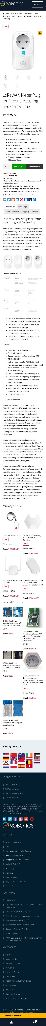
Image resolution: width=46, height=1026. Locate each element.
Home (7, 14)
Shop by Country (11, 877)
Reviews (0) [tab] (22, 207)
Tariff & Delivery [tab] (12, 212)
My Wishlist (9, 968)
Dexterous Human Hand (14, 933)
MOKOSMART (12, 176)
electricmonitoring (26, 186)
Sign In (8, 955)
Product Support (11, 886)
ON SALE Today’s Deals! (14, 864)
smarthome (25, 191)
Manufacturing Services (14, 793)
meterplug (6, 191)
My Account (11, 1022)
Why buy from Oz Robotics (15, 882)
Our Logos (9, 990)
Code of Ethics (10, 977)
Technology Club (11, 868)
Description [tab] (10, 207)
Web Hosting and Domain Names (18, 981)
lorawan (26, 189)
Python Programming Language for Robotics (22, 916)
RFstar (10, 633)
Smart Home (28, 14)
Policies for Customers (13, 972)
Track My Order (11, 959)
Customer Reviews (12, 994)
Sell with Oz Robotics (17, 860)
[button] (40, 33)
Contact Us (9, 847)
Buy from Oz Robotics (18, 851)
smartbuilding (16, 191)
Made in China (35, 189)
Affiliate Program (11, 798)
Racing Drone (10, 900)
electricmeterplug (12, 186)
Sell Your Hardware (12, 785)
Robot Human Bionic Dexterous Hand (19, 925)
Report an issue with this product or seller (19, 195)
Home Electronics (30, 181)
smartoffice (34, 191)
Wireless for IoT (12, 183)
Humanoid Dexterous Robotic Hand (18, 929)
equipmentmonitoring (10, 189)
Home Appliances (17, 181)
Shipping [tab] (25, 212)
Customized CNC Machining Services (19, 912)
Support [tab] (35, 212)
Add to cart (18, 166)
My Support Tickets (12, 963)
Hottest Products (16, 14)
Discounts (9, 873)
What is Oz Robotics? (13, 842)
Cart (29, 1020)
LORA (21, 189)
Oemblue (32, 649)
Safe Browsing (10, 985)
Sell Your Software (12, 789)
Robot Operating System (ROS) (17, 920)
